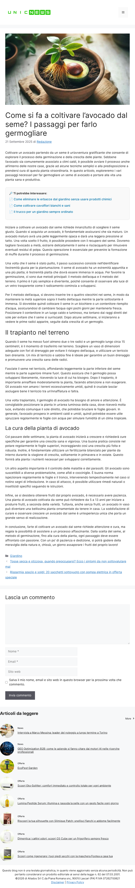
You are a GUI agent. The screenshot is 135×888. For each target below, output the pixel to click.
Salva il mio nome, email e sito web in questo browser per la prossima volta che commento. (65, 682)
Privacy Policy (75, 882)
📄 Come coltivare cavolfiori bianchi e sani (39, 205)
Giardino (16, 556)
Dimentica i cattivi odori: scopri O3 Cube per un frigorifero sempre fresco (63, 838)
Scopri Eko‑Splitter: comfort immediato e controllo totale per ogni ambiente (64, 785)
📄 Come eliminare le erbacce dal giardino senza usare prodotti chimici (60, 199)
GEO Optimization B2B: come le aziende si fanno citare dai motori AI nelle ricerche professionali (69, 750)
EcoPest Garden (28, 768)
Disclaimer (57, 882)
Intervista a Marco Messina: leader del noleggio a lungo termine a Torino (62, 732)
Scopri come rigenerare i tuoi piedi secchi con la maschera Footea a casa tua (65, 856)
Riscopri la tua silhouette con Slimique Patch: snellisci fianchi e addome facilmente (69, 821)
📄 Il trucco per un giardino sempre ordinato (41, 212)
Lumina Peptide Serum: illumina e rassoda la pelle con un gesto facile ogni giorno (68, 803)
